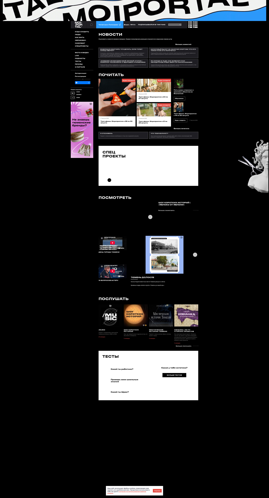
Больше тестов (174, 375)
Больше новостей (183, 44)
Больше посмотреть (166, 210)
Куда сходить (82, 31)
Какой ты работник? (122, 369)
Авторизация (80, 73)
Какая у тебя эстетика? (174, 368)
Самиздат (80, 43)
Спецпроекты (81, 46)
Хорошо (157, 490)
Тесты (78, 61)
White (133, 24)
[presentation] (109, 180)
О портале (80, 67)
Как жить (79, 37)
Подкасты (80, 58)
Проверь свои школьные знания (124, 380)
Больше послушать (183, 346)
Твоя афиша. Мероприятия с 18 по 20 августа (185, 114)
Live (77, 55)
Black (126, 24)
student (78, 94)
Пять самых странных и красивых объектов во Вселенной (184, 91)
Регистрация (80, 76)
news (78, 91)
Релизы (79, 64)
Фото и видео (82, 52)
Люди (78, 34)
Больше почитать (181, 128)
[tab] (82, 73)
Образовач (80, 40)
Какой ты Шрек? (120, 392)
